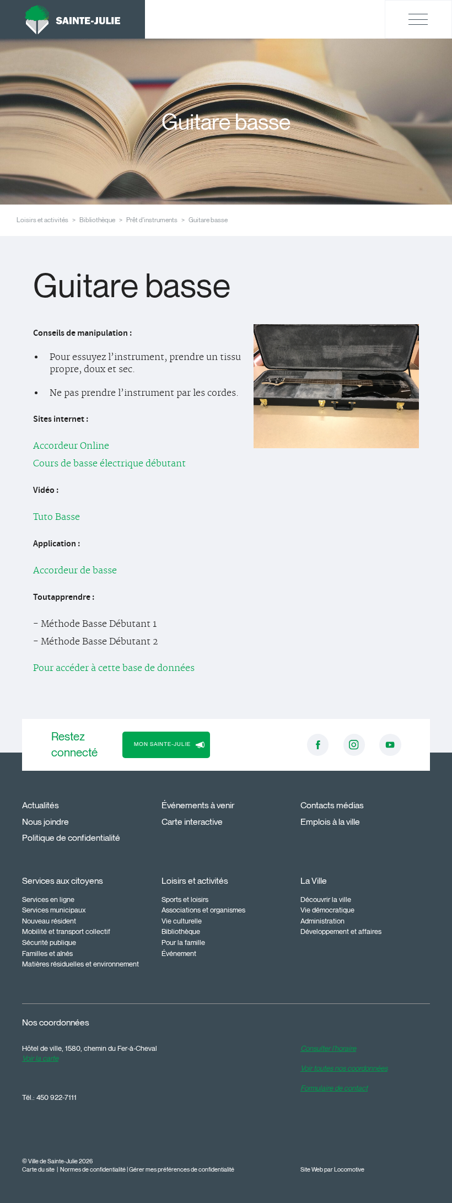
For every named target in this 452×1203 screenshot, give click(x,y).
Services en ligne (48, 899)
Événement (179, 953)
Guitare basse (208, 220)
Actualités (40, 805)
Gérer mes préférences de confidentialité (181, 1169)
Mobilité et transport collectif (66, 931)
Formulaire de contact (334, 1087)
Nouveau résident (49, 920)
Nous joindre (45, 822)
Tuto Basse (56, 517)
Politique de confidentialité (71, 838)
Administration (322, 920)
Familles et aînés (47, 953)
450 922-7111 (56, 1097)
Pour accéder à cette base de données (114, 668)
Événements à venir (198, 805)
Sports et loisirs (185, 899)
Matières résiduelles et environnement (80, 963)
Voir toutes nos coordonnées (344, 1068)
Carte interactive (192, 822)
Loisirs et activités (42, 220)
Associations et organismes (203, 909)
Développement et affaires (340, 931)
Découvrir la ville (325, 899)
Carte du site (38, 1169)
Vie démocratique (327, 909)
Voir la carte (40, 1058)
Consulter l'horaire (328, 1048)
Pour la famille (183, 942)
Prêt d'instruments (151, 220)
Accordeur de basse (75, 570)
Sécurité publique (49, 942)
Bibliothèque (97, 220)
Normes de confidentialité (93, 1169)
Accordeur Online (71, 446)
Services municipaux (54, 909)
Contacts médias (332, 805)
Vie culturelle (182, 920)
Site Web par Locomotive (332, 1169)
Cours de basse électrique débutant (109, 463)
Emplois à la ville (330, 822)
